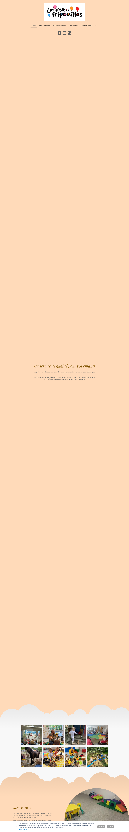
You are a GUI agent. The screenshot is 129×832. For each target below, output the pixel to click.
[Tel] (69, 33)
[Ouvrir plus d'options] (96, 25)
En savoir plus (24, 829)
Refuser (110, 826)
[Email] (64, 33)
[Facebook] (59, 33)
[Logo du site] (64, 12)
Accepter (101, 826)
